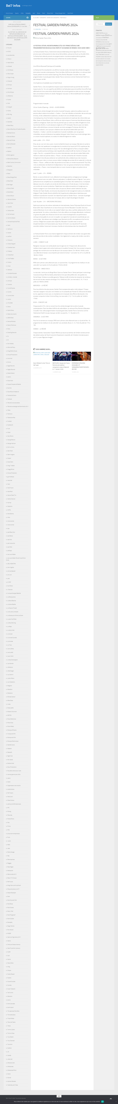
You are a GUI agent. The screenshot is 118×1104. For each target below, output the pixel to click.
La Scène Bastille (11, 604)
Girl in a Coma (10, 447)
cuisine (9, 299)
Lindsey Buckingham (12, 660)
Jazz (34, 13)
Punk (8, 837)
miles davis (101, 54)
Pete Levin (10, 796)
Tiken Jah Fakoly (11, 1022)
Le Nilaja (9, 626)
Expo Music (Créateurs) (13, 391)
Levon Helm (10, 656)
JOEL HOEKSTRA (11, 563)
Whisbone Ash (11, 1063)
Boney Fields (10, 188)
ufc (8, 1051)
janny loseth (102, 50)
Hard (8, 484)
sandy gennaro (101, 60)
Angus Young (10, 77)
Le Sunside (10, 641)
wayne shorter (99, 65)
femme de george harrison (101, 44)
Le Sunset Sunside (12, 637)
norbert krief (109, 56)
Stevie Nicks (10, 963)
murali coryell (106, 54)
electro (9, 377)
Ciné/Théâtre (10, 258)
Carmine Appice (11, 218)
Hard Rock (70, 13)
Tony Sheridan (11, 1040)
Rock (43, 13)
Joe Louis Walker (11, 554)
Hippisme (9, 506)
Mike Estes (10, 700)
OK (102, 1101)
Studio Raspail (10, 974)
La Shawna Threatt (12, 608)
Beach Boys (10, 125)
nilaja (105, 56)
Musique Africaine (11, 730)
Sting (8, 966)
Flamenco (9, 414)
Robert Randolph (11, 892)
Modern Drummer (12, 711)
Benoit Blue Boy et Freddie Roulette (16, 129)
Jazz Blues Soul (11, 532)
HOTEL (9, 510)
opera (8, 778)
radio (8, 848)
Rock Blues (10, 904)
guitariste (100, 48)
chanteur (105, 37)
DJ (8, 340)
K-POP (9, 582)
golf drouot (102, 46)
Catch (8, 225)
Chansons (9, 240)
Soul (8, 955)
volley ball (9, 1059)
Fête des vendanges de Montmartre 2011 (17, 406)
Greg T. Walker (11, 465)
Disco (8, 329)
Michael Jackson (11, 697)
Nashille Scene (11, 745)
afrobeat (9, 66)
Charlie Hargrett (11, 244)
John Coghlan (10, 567)
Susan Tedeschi (11, 989)
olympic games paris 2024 (13, 774)
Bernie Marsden (11, 144)
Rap (8, 856)
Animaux (9, 85)
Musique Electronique (12, 741)
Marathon (9, 689)
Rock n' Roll (10, 911)
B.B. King (9, 114)
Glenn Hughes (11, 454)
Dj (8, 336)
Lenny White (10, 648)
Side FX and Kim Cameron (13, 948)
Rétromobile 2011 (12, 874)
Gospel (9, 458)
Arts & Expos (9, 13)
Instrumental (10, 521)
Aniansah (9, 81)
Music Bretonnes (11, 719)
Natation (9, 748)
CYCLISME (10, 303)
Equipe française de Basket (14, 384)
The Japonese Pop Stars (13, 1011)
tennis (9, 1000)
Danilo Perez (10, 310)
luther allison (104, 52)
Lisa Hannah (10, 663)
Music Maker (10, 726)
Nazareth (9, 752)
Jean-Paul (38, 29)
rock (105, 58)
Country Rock (10, 295)
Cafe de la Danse (11, 199)
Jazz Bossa (10, 536)
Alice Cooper (10, 73)
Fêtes (8, 410)
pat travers (98, 58)
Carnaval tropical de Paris (13, 221)
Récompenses (11, 859)
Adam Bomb (10, 62)
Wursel (9, 1077)
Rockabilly (9, 922)
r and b (9, 841)
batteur (98, 35)
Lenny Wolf (10, 652)
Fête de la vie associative (13, 403)
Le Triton (9, 645)
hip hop (9, 502)
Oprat (8, 782)
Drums (9, 362)
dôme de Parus (11, 347)
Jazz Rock (9, 547)
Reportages (10, 867)
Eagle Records (11, 366)
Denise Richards (11, 321)
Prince (9, 826)
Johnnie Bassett (11, 571)
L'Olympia (9, 589)
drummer (9, 358)
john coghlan (98, 52)
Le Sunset (9, 634)
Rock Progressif (11, 915)
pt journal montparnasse (13, 833)
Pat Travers (10, 793)
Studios (9, 978)
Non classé (10, 759)
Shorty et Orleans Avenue (13, 944)
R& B (8, 844)
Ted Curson (10, 992)
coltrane (101, 39)
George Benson (11, 439)
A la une (36, 17)
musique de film (11, 733)
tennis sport (10, 1007)
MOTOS (9, 715)
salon (97, 60)
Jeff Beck (9, 550)
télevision (9, 996)
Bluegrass (9, 170)
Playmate (9, 815)
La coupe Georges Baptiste (14, 593)
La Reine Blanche (11, 600)
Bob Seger (10, 184)
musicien (98, 56)
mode (8, 704)
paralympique (10, 789)
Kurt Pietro (10, 586)
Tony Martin (10, 1037)
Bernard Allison (11, 136)
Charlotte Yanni (11, 247)
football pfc (10, 425)
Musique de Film (11, 737)
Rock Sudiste (10, 918)
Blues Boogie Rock (60, 13)
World (8, 1074)
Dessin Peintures (11, 325)
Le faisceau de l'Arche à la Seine (15, 615)
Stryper (9, 970)
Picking (9, 811)
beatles (103, 35)
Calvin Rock (10, 203)
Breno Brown (10, 195)
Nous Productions (11, 767)
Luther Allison (10, 678)
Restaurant (10, 870)
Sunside (9, 985)
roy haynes (108, 58)
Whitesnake (10, 1066)
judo (8, 578)
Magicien (9, 685)
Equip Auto (10, 380)
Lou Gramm (10, 674)
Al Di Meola (10, 70)
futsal (8, 432)
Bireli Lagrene (10, 155)
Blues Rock (50, 13)
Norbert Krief (10, 763)
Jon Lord (9, 575)
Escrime (9, 388)
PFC (8, 807)
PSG (8, 830)
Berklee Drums (11, 133)
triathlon (9, 1048)
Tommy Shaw (10, 1033)
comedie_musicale (12, 277)
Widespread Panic (11, 1070)
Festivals (63, 17)
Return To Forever (12, 878)
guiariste (109, 46)
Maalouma (109, 52)
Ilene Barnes (10, 513)
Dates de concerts (53, 17)
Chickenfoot (10, 255)
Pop (8, 822)
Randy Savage (10, 852)
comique (9, 280)
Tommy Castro (11, 1029)
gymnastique (10, 476)
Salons (9, 941)
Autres (9, 110)
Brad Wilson (10, 192)
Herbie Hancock (11, 499)
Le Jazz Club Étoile (11, 619)
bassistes (9, 121)
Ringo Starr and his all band (14, 885)
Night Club (10, 756)
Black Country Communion (14, 162)
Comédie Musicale (12, 273)
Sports (17, 13)
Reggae (9, 863)
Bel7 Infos (13, 6)
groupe (105, 46)
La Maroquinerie (11, 597)
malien (97, 54)
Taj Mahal (99, 62)
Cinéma (9, 262)
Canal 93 (9, 207)
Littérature (10, 667)
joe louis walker (109, 50)
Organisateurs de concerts (14, 785)
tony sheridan (106, 62)
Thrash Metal (10, 1018)
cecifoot (9, 236)
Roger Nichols (10, 926)
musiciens (102, 56)
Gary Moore (10, 436)
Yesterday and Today (12, 1085)
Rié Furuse (10, 881)
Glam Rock (10, 451)
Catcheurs (9, 229)
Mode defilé (10, 708)
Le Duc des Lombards (12, 611)
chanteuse (98, 39)
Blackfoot (9, 166)
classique (9, 269)
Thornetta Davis (11, 1015)
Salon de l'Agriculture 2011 (14, 937)
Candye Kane (10, 210)
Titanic (9, 1026)
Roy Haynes (10, 929)
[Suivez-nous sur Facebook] (27, 18)
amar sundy (105, 33)
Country (9, 292)
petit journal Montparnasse (14, 804)
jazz (105, 50)
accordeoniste (10, 55)
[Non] (116, 1101)
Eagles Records (11, 369)
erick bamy (103, 41)
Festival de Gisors (11, 395)
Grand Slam (10, 462)
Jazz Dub (9, 539)
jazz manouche (11, 543)
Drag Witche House (12, 351)
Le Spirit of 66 (10, 630)
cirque (9, 266)
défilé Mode (10, 317)
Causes (9, 232)
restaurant (102, 58)
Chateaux (9, 251)
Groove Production (12, 473)
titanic (103, 62)
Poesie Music (10, 819)
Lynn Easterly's (11, 682)
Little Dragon (10, 671)
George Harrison (11, 443)
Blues (38, 13)
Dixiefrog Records (11, 332)
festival (107, 44)
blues (107, 35)
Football (9, 421)
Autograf (9, 107)
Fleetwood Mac (11, 417)
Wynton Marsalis (11, 1081)
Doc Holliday (10, 343)
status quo (106, 60)
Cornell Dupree (11, 288)
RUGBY (9, 933)
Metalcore (10, 693)
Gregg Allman (10, 469)
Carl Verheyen (10, 214)
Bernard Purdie (11, 140)
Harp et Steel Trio (11, 495)
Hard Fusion (10, 488)
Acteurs (9, 59)
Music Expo (10, 722)
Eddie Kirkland (10, 373)
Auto (8, 103)
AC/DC (9, 51)
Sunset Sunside (11, 981)
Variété (9, 1055)
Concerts (28, 13)
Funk (8, 428)
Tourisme (9, 1044)
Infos (22, 13)
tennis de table (11, 1003)
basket (9, 118)
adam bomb (99, 33)
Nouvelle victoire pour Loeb (14, 770)
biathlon (9, 147)
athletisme (10, 96)
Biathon (9, 151)
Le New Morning (11, 623)
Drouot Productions (12, 354)
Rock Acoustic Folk (12, 900)
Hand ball (9, 480)
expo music (107, 41)
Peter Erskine (10, 800)
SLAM (8, 952)
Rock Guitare (10, 907)
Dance (9, 306)
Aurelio (9, 99)
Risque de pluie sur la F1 (13, 889)
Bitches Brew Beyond (12, 158)
